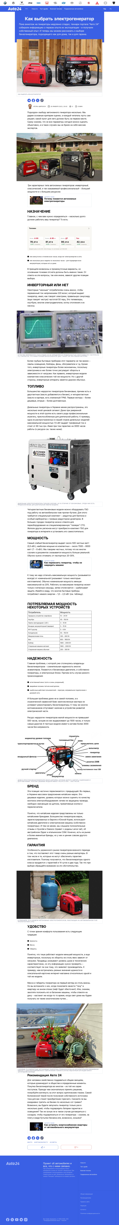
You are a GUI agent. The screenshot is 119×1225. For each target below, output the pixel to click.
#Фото (29, 1142)
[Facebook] (7, 1219)
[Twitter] (12, 1219)
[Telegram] (21, 1219)
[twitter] (37, 100)
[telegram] (29, 100)
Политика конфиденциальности (90, 1213)
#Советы (53, 1142)
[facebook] (33, 100)
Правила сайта (85, 1202)
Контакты (83, 1209)
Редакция (83, 1205)
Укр (104, 9)
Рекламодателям (85, 1198)
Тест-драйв (44, 9)
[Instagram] (25, 1219)
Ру (111, 9)
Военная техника (56, 9)
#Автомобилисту (41, 1142)
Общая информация (86, 1194)
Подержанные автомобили (73, 9)
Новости (35, 9)
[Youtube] (16, 1219)
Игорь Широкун (39, 106)
